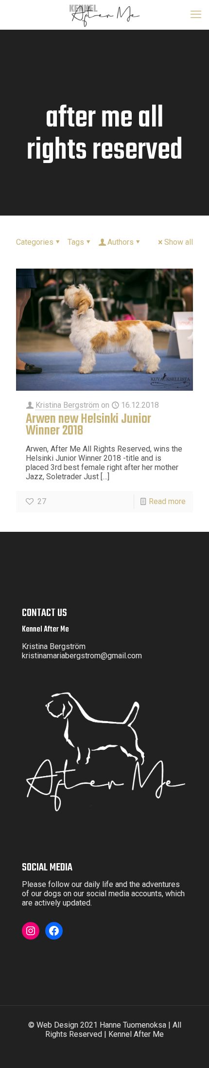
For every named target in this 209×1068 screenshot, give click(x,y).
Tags (76, 242)
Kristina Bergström (67, 405)
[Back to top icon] (195, 1053)
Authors (120, 242)
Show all (178, 242)
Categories (34, 242)
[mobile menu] (196, 14)
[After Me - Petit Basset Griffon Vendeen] (104, 14)
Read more (167, 501)
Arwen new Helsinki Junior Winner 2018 (88, 425)
